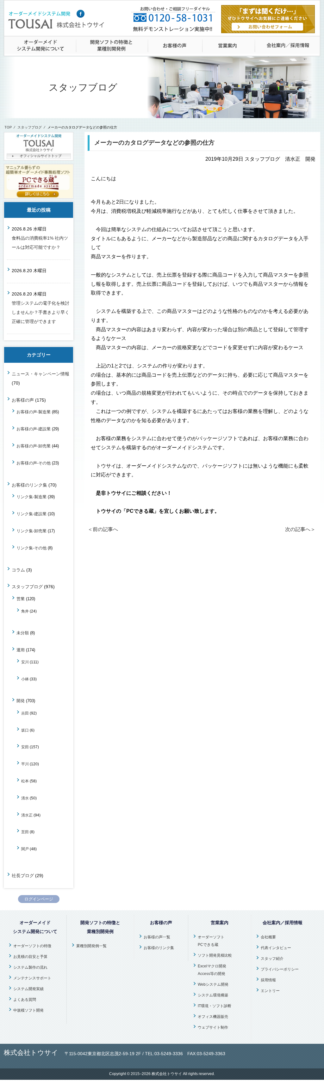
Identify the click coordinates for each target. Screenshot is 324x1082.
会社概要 (268, 937)
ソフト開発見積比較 (215, 955)
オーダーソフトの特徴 (32, 946)
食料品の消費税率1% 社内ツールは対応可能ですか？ (40, 243)
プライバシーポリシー (280, 969)
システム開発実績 (28, 989)
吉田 (25, 713)
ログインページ (38, 899)
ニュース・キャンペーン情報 (40, 373)
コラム (18, 569)
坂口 (25, 730)
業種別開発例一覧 (91, 946)
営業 (20, 598)
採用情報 (268, 980)
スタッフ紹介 (272, 958)
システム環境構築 (213, 995)
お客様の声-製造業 (33, 411)
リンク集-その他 (31, 548)
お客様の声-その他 (33, 463)
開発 (20, 700)
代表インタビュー (276, 948)
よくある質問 (24, 999)
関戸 (25, 849)
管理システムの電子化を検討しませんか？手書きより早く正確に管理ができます (40, 312)
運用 (20, 650)
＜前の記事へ (103, 529)
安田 (25, 747)
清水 (25, 798)
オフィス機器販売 (213, 1016)
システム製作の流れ (30, 967)
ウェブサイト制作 (213, 1027)
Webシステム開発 (213, 984)
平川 (25, 764)
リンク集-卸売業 (31, 531)
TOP (8, 127)
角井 (25, 611)
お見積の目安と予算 (30, 956)
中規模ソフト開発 (28, 1010)
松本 (25, 781)
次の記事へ (300, 529)
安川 (25, 662)
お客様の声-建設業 (33, 429)
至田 (25, 832)
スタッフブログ (29, 127)
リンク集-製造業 (31, 496)
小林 (25, 679)
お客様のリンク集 (29, 484)
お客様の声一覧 (157, 937)
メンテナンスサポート (32, 978)
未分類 (22, 633)
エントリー (270, 991)
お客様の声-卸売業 (33, 446)
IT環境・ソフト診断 (214, 1006)
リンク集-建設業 (31, 513)
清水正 (27, 815)
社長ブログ (23, 875)
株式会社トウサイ (167, 1074)
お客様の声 (23, 400)
